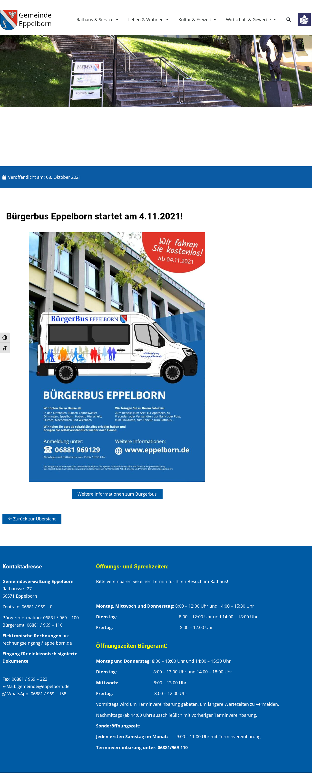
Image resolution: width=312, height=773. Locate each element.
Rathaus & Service (95, 19)
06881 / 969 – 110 (44, 625)
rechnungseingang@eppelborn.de (37, 643)
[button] (289, 20)
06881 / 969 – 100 (61, 618)
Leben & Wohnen (146, 19)
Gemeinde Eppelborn (35, 19)
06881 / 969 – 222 (29, 679)
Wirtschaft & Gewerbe (248, 19)
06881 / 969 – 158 (48, 694)
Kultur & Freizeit (194, 19)
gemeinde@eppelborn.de (43, 686)
